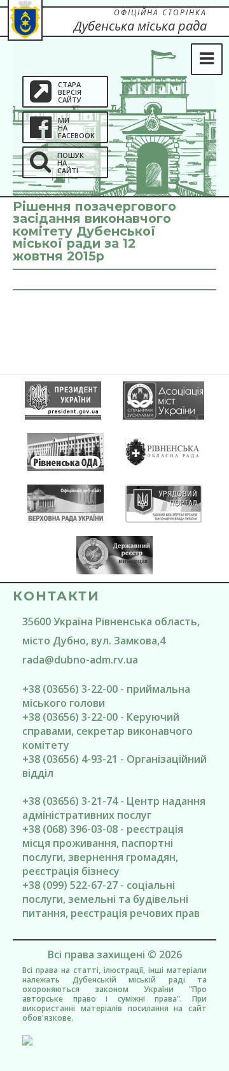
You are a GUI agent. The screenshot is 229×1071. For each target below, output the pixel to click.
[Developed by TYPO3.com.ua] (114, 1040)
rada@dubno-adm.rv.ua (80, 660)
